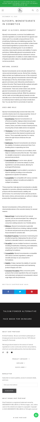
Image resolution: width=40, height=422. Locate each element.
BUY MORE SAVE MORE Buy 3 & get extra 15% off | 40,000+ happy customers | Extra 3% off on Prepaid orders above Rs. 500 (20, 3)
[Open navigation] (3, 10)
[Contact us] (36, 415)
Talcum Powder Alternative (20, 311)
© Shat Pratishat (20, 417)
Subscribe (9, 390)
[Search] (33, 10)
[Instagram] (7, 352)
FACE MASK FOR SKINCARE (17, 319)
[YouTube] (11, 352)
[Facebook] (3, 352)
